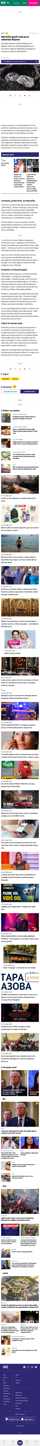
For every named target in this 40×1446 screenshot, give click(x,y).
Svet (3, 33)
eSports (5, 1396)
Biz (4, 1380)
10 (6, 33)
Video (17, 1375)
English (18, 1380)
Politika (4, 1215)
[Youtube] (36, 1367)
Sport (5, 1377)
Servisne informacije (18, 1336)
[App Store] (27, 1419)
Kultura (5, 1391)
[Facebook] (24, 1367)
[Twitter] (28, 1367)
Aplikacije (19, 1403)
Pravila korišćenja (21, 1398)
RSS (17, 1406)
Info (4, 1375)
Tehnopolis (6, 1399)
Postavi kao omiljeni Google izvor (14, 61)
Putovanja (6, 1388)
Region (14, 1249)
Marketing (19, 1392)
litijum (15, 379)
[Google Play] (12, 1419)
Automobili (6, 1401)
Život (5, 1383)
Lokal (5, 1404)
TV (16, 1377)
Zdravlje (6, 1385)
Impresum (18, 1395)
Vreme (17, 1383)
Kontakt (18, 1408)
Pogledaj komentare (10, 391)
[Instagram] (32, 1367)
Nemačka (6, 379)
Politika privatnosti (22, 1400)
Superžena (6, 1393)
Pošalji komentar (29, 391)
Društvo (4, 1303)
